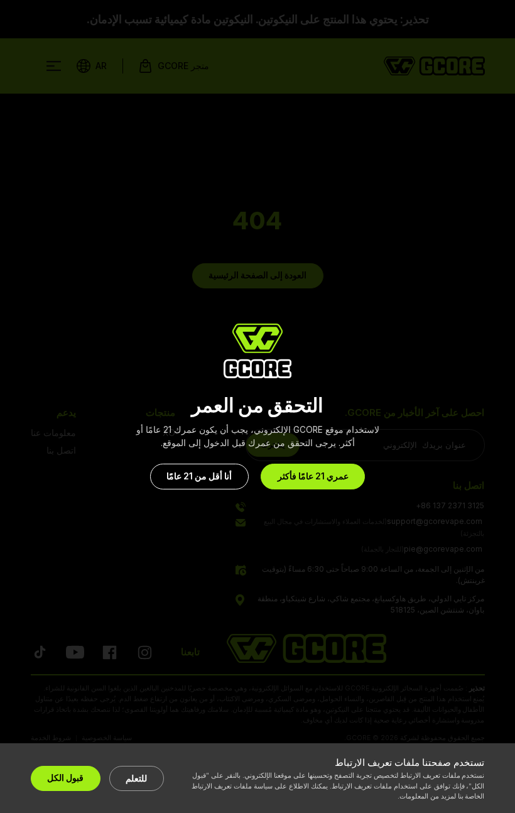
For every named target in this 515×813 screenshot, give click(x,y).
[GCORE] (257, 351)
